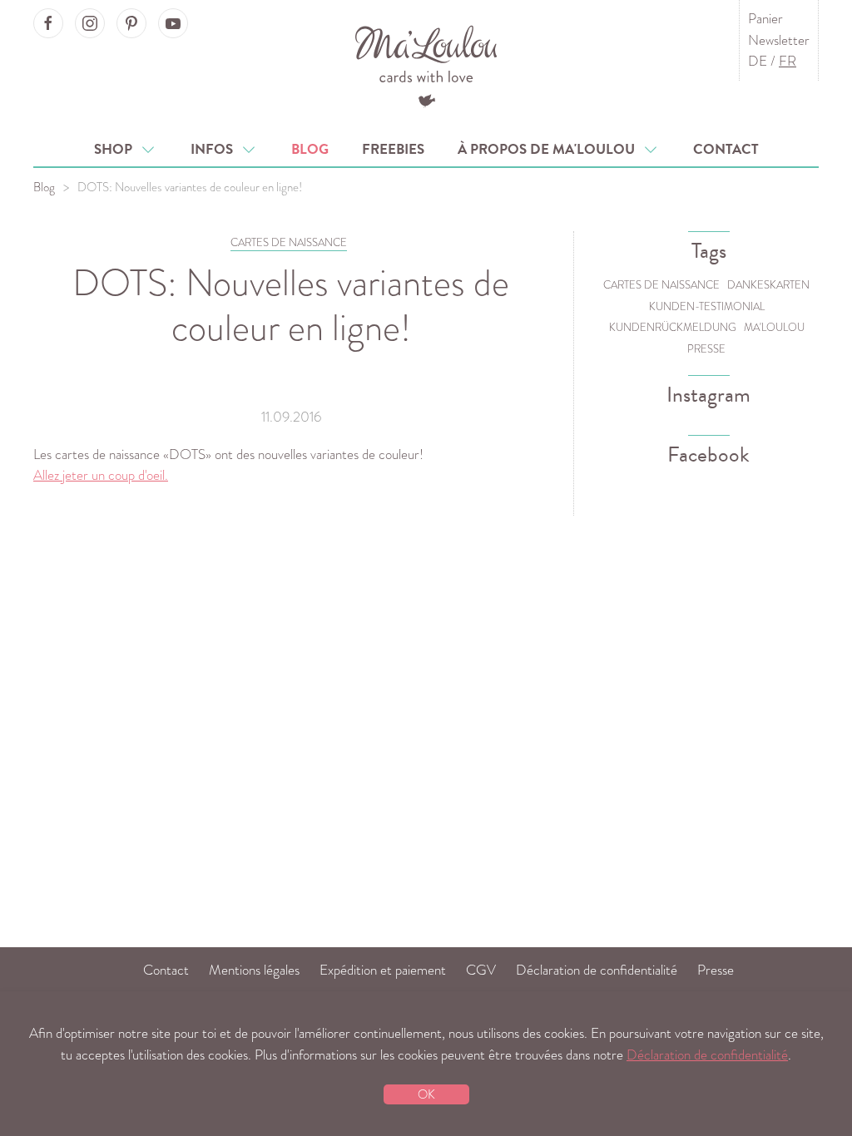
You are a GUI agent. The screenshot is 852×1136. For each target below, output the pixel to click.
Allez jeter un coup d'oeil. (100, 475)
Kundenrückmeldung (672, 327)
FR (787, 61)
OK (426, 1094)
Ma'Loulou (774, 327)
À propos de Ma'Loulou (549, 149)
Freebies (393, 149)
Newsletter (779, 40)
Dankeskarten (768, 285)
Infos (215, 149)
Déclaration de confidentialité (596, 970)
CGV (481, 970)
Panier (765, 18)
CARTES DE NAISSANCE (288, 242)
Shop (116, 149)
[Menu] (426, 64)
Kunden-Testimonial (707, 306)
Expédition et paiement (383, 970)
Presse (706, 349)
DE (757, 61)
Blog (310, 149)
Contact (726, 149)
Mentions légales (254, 970)
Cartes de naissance (661, 285)
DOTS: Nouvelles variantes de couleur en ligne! (290, 304)
